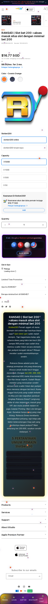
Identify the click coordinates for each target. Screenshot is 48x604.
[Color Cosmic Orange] (4, 79)
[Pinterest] (10, 307)
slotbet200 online (11, 140)
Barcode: (16, 43)
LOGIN (14, 600)
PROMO (5, 600)
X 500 (6, 177)
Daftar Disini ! (30, 3)
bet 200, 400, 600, (33, 373)
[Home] (19, 8)
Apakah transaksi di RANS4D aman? (21, 471)
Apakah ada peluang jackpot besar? (21, 477)
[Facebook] (3, 307)
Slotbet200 (13, 327)
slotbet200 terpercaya (13, 148)
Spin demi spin (21, 334)
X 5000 (6, 162)
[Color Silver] (20, 79)
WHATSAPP (33, 600)
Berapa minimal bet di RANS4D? (20, 459)
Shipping (13, 58)
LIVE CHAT (41, 600)
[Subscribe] (39, 576)
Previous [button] (2, 2)
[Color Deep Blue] (12, 79)
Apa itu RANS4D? (14, 454)
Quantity (5, 219)
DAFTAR (23, 600)
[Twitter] (7, 307)
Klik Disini (24, 253)
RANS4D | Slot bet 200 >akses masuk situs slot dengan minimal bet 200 (24, 2)
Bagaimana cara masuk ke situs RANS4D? (23, 465)
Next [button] (46, 2)
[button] (3, 9)
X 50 (5, 185)
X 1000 (6, 170)
